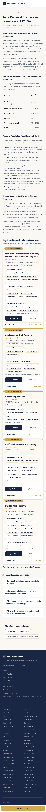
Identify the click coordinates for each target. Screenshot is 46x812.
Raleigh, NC (28, 743)
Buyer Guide (11, 631)
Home (5, 12)
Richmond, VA (29, 747)
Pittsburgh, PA (29, 726)
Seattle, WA (7, 777)
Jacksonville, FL (8, 774)
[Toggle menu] (41, 4)
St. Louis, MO (28, 723)
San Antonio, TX (8, 726)
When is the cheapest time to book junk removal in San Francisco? (22, 612)
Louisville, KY (28, 760)
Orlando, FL (6, 750)
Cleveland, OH (29, 777)
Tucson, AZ (28, 771)
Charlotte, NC (7, 743)
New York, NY (28, 709)
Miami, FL (6, 733)
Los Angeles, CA (29, 713)
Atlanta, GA (6, 730)
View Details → (10, 325)
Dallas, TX (6, 713)
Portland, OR (7, 781)
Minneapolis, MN (8, 760)
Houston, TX (7, 720)
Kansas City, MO (8, 764)
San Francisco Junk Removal (18, 335)
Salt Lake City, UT (30, 737)
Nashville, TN (7, 747)
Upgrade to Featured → (11, 693)
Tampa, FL (6, 737)
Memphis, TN (28, 750)
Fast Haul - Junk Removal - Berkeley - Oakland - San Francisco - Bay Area (22, 255)
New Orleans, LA (30, 764)
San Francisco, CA (15, 12)
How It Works (7, 674)
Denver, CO (6, 740)
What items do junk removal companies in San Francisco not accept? (23, 602)
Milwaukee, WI (29, 754)
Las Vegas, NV (7, 754)
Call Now (15, 318)
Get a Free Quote (23, 808)
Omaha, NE (28, 788)
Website (33, 318)
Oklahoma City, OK (30, 757)
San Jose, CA (28, 740)
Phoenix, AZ (7, 723)
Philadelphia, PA (8, 791)
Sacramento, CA (30, 733)
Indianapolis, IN (8, 767)
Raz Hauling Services (15, 396)
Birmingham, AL (29, 767)
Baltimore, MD (29, 730)
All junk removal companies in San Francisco (22, 636)
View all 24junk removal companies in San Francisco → (22, 567)
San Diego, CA (8, 757)
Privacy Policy (7, 677)
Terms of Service (8, 681)
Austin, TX (6, 716)
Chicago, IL (6, 709)
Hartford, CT (28, 781)
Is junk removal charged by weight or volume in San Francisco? (21, 592)
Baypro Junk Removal (15, 505)
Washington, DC (8, 784)
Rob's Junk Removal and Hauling (20, 444)
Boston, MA (7, 788)
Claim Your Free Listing (11, 690)
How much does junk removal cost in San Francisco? (22, 582)
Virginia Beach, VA (30, 784)
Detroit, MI (28, 720)
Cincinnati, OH (29, 774)
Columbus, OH (8, 771)
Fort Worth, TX (29, 791)
